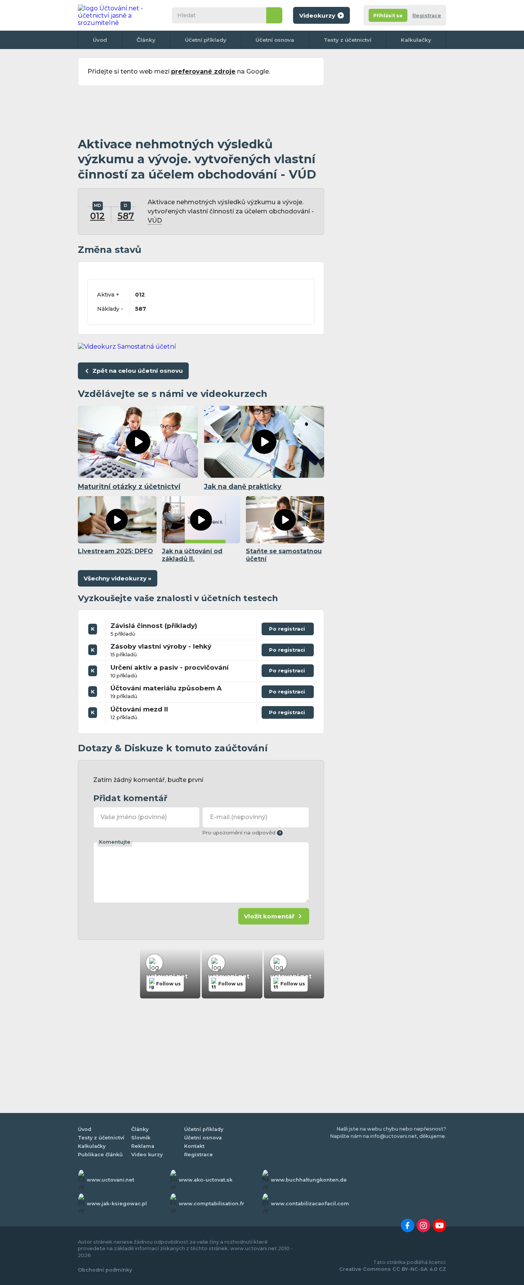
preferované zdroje (203, 71)
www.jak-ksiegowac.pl (117, 1203)
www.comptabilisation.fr (211, 1203)
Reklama (142, 1146)
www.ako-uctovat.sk (205, 1180)
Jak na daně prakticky (243, 486)
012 (97, 216)
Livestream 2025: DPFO (115, 551)
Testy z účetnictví (347, 40)
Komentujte (114, 842)
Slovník (140, 1138)
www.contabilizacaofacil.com (310, 1203)
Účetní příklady (205, 40)
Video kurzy (147, 1154)
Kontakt (194, 1146)
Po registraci (288, 627)
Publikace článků (100, 1154)
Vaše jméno (134, 817)
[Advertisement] (201, 112)
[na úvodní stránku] (118, 15)
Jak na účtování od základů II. (192, 555)
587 (125, 216)
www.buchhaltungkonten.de (309, 1180)
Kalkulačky (416, 40)
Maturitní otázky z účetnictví (129, 486)
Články (146, 40)
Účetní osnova (274, 40)
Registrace (426, 15)
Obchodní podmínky (105, 1270)
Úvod (100, 40)
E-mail (238, 817)
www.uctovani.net (110, 1180)
